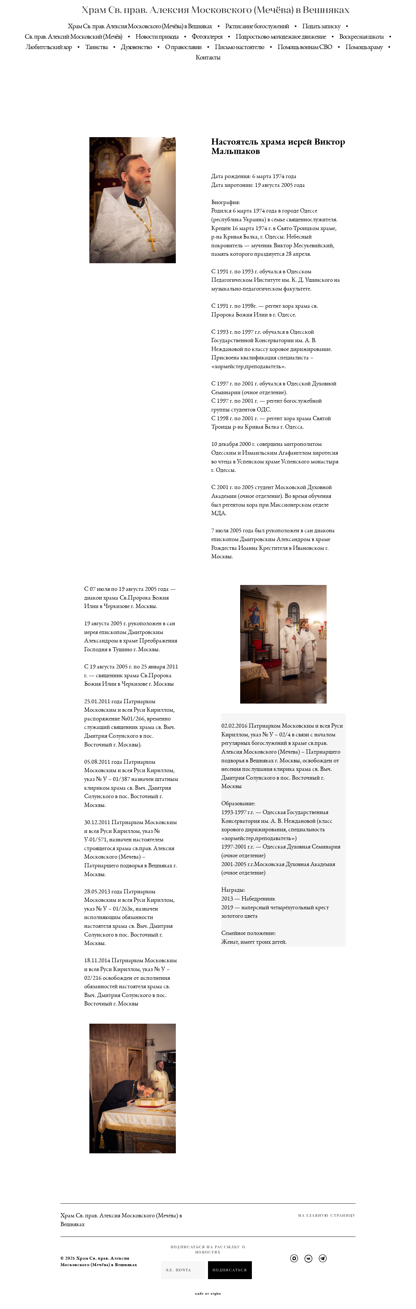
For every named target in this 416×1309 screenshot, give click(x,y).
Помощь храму (364, 47)
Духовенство (136, 47)
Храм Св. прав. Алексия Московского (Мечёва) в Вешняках (208, 9)
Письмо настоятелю (239, 47)
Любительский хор (49, 47)
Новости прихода (157, 36)
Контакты (208, 57)
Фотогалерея (207, 36)
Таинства (96, 47)
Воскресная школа (361, 36)
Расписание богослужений (257, 26)
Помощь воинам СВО (305, 47)
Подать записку (321, 26)
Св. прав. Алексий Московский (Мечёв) (73, 36)
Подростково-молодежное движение (281, 36)
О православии (183, 47)
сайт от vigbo (208, 1293)
